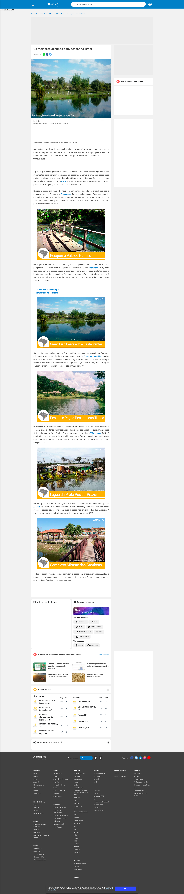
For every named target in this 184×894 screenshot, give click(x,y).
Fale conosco (138, 779)
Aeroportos (37, 793)
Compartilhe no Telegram (47, 293)
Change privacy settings (142, 785)
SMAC (96, 793)
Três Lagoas (96, 433)
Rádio (96, 782)
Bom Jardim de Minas (94, 356)
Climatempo (86, 758)
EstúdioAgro (78, 869)
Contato (137, 770)
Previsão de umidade (60, 815)
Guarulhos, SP (84, 702)
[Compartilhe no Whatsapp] (43, 54)
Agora (35, 776)
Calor (75, 835)
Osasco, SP (83, 721)
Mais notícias (104, 655)
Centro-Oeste (78, 820)
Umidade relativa (59, 785)
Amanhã (36, 782)
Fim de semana (38, 785)
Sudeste (76, 818)
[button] (7, 10)
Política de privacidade (141, 782)
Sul (75, 815)
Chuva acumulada (39, 860)
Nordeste (77, 823)
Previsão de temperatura (57, 811)
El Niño (76, 841)
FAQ (135, 788)
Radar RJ (36, 851)
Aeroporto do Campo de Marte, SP (48, 701)
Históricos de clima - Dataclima (40, 825)
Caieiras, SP (83, 728)
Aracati (36, 507)
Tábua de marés (58, 824)
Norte (76, 826)
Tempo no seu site (120, 776)
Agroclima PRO (99, 796)
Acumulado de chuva (60, 779)
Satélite (80, 645)
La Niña (76, 844)
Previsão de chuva (59, 808)
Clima (63, 181)
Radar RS (77, 849)
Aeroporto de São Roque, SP (46, 732)
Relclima (36, 829)
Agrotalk (76, 866)
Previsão (36, 770)
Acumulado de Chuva (84, 631)
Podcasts (36, 832)
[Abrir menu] (32, 4)
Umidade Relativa (96, 627)
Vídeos (76, 878)
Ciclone (76, 838)
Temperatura (82, 622)
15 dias (35, 788)
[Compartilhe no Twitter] (50, 54)
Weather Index (99, 810)
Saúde (76, 782)
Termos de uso (139, 791)
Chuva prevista (38, 857)
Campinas (93, 268)
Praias (35, 791)
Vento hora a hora (59, 818)
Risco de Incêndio (83, 636)
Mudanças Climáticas (81, 812)
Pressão (80, 627)
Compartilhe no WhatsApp (47, 289)
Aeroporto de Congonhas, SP (45, 708)
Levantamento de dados (102, 802)
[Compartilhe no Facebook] (46, 54)
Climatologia (57, 827)
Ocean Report (98, 805)
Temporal (77, 832)
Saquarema (66, 194)
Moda (76, 800)
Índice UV (56, 821)
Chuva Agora (94, 645)
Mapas (55, 770)
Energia (76, 803)
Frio (75, 829)
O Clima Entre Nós (80, 864)
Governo (76, 809)
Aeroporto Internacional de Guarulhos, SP (46, 717)
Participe (117, 773)
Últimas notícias (79, 773)
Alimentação (78, 779)
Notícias (77, 770)
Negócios (77, 797)
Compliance (138, 773)
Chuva (95, 622)
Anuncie (136, 776)
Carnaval (77, 852)
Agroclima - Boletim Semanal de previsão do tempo (82, 792)
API (95, 799)
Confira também (120, 770)
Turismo (76, 847)
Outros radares (38, 854)
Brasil (35, 773)
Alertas (76, 785)
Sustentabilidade (79, 788)
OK (125, 888)
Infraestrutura (78, 806)
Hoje (35, 779)
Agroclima (77, 776)
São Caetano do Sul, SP (87, 708)
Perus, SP (82, 715)
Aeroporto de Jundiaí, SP (48, 725)
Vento (100, 631)
